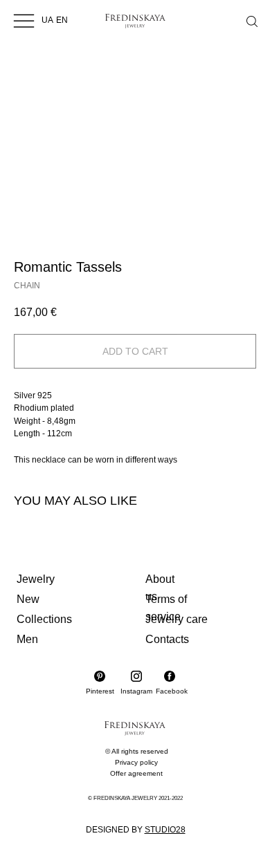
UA (47, 20)
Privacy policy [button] (136, 762)
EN (62, 20)
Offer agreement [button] (136, 773)
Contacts (167, 639)
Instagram (136, 691)
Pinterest (100, 691)
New (28, 599)
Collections (44, 619)
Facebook (172, 691)
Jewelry (36, 579)
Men (27, 639)
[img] (24, 20)
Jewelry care (176, 619)
